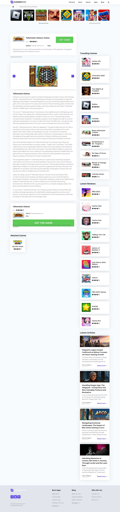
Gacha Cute (56, 500)
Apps (95, 2)
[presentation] (14, 76)
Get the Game (43, 223)
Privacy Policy (96, 497)
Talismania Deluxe (21, 207)
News (80, 2)
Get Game (64, 40)
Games (88, 2)
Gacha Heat (56, 497)
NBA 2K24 (55, 494)
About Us (95, 500)
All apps (55, 506)
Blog (102, 2)
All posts (75, 503)
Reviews (72, 2)
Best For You (76, 494)
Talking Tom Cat (58, 503)
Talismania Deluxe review (38, 38)
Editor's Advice (77, 500)
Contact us (95, 494)
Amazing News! (77, 497)
